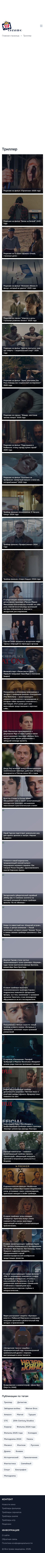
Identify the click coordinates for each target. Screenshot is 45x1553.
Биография (20, 1469)
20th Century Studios (23, 1420)
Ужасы (29, 1439)
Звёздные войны (12, 1408)
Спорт (7, 1469)
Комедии (32, 1433)
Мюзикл (8, 1445)
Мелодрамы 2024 (12, 1439)
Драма (7, 1451)
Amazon (8, 1414)
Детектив (22, 1402)
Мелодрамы (10, 1476)
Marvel (20, 1414)
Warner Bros (31, 1408)
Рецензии (6, 1524)
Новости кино (9, 1504)
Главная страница (10, 35)
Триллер (8, 1402)
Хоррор (8, 1427)
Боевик (19, 1451)
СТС (6, 1420)
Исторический (11, 1457)
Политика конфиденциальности (17, 1543)
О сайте (6, 1535)
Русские (35, 1445)
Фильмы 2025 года (13, 1433)
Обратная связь (9, 1539)
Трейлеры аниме (10, 1516)
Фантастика (10, 1463)
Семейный (26, 1463)
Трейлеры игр (8, 1520)
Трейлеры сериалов (11, 1512)
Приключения (30, 1457)
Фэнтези (21, 1445)
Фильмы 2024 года (26, 1427)
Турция (32, 1414)
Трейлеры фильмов (11, 1508)
